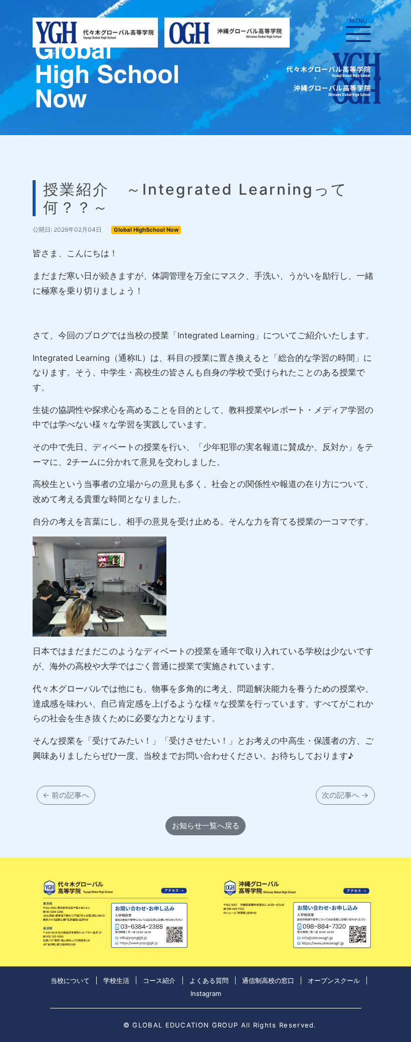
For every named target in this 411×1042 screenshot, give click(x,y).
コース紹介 (159, 980)
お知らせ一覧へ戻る (206, 825)
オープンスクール (334, 980)
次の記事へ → (345, 795)
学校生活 (116, 980)
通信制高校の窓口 (268, 980)
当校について (70, 980)
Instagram (205, 993)
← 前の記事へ (66, 795)
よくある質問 (209, 980)
